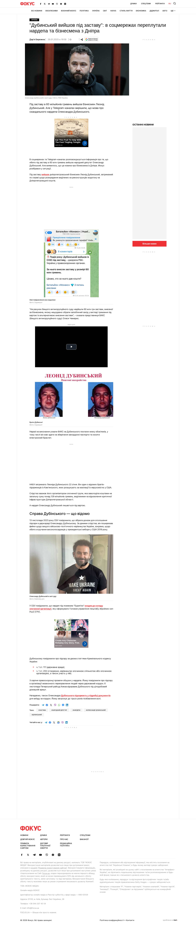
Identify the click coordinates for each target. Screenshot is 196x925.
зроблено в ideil (170, 920)
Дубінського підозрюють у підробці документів (85, 695)
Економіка (141, 11)
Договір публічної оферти (45, 845)
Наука (113, 11)
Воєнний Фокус (68, 11)
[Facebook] (41, 3)
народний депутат (59, 710)
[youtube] (40, 855)
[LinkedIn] (65, 3)
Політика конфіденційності (112, 920)
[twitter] (28, 855)
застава (42, 710)
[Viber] (57, 3)
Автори (44, 839)
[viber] (46, 855)
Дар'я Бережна (37, 39)
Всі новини (36, 11)
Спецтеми (146, 3)
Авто (164, 11)
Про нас (64, 839)
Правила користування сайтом (27, 845)
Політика (84, 11)
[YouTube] (53, 3)
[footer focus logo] (30, 828)
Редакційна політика (66, 844)
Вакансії (84, 839)
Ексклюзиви (51, 11)
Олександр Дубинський (96, 710)
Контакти (130, 920)
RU (170, 3)
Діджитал (154, 11)
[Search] (174, 3)
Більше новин (150, 243)
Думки (133, 3)
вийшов (45, 174)
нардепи (77, 710)
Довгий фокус (27, 839)
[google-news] (52, 855)
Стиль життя (126, 11)
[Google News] (61, 3)
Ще (172, 11)
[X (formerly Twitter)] (45, 3)
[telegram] (34, 855)
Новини (24, 835)
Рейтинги (160, 3)
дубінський (37, 715)
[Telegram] (49, 3)
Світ (105, 11)
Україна (96, 11)
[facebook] (21, 855)
